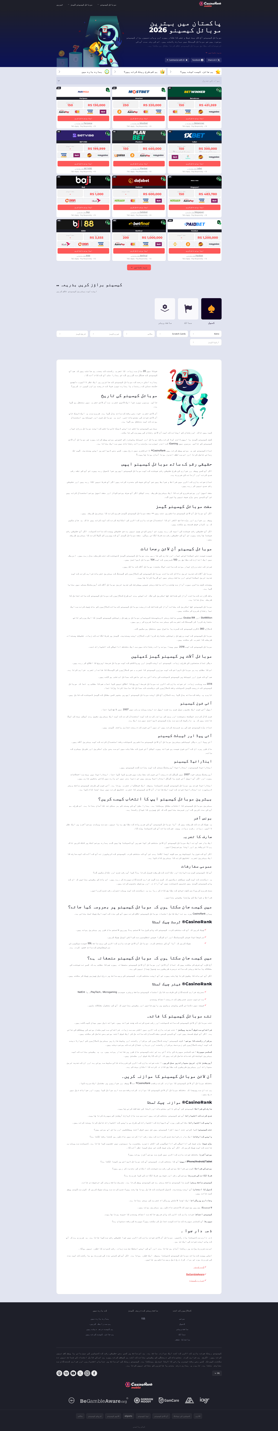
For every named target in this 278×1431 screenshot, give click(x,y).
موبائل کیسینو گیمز (82, 4)
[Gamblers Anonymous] (189, 1400)
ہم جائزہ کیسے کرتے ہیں (100, 1334)
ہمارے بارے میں (100, 1318)
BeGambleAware (195, 1274)
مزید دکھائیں (140, 267)
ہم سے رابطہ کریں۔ (100, 1323)
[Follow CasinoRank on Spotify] (66, 1373)
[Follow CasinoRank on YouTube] (73, 1373)
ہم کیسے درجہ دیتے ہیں (99, 1329)
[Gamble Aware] (104, 1400)
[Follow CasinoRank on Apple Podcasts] (59, 1373)
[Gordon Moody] (143, 1400)
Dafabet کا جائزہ (139, 212)
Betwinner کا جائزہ (194, 123)
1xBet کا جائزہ (194, 168)
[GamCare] (169, 1400)
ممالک (182, 1334)
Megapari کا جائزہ (194, 212)
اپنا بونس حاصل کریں (195, 118)
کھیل (182, 1323)
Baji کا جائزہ (83, 212)
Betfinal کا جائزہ (139, 255)
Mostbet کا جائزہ (139, 123)
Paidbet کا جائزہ (194, 255)
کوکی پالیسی (139, 1426)
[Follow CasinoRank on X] (80, 1373)
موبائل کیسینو (108, 4)
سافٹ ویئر (182, 1329)
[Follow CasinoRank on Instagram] (87, 1373)
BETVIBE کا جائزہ (83, 168)
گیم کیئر (199, 1267)
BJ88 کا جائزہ (83, 255)
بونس (182, 1318)
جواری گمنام (196, 1280)
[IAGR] (205, 1400)
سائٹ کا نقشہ (182, 1339)
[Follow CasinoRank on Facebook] (94, 1373)
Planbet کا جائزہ (139, 168)
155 (143, 1318)
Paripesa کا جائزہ (83, 123)
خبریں (59, 4)
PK (218, 1373)
